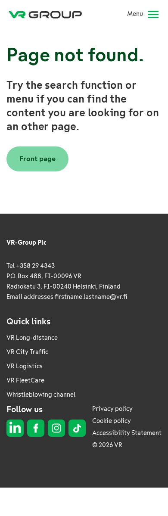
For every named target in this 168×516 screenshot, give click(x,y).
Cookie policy (111, 421)
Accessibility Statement (127, 433)
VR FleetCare (25, 380)
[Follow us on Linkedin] (15, 428)
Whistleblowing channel (40, 394)
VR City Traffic (27, 352)
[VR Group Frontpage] (49, 14)
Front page (37, 159)
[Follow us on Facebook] (35, 428)
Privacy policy (112, 409)
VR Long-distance (32, 338)
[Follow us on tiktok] (77, 428)
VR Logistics (24, 366)
